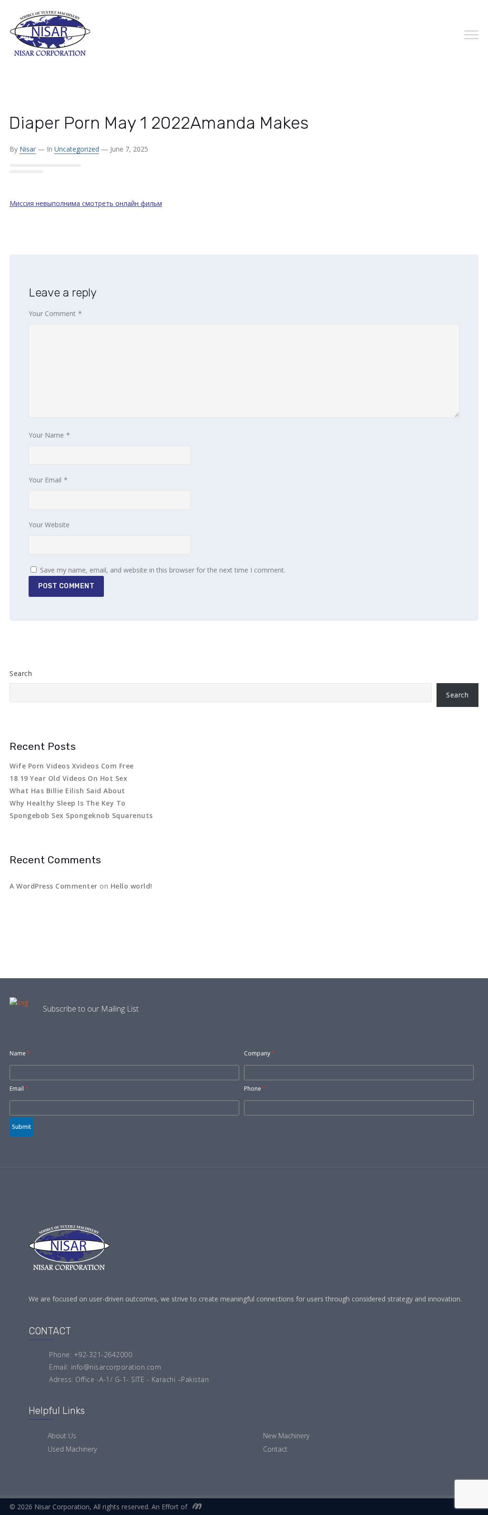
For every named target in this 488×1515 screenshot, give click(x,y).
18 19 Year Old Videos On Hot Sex (68, 778)
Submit (21, 1127)
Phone (255, 1089)
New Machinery (286, 1435)
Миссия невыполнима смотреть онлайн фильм (86, 203)
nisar (28, 149)
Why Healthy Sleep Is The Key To (68, 803)
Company (259, 1053)
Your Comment (55, 313)
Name (20, 1053)
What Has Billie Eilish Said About (67, 790)
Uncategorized (76, 149)
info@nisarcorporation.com (116, 1367)
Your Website (49, 524)
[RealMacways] (195, 1507)
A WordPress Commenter (54, 886)
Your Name (49, 435)
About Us (62, 1435)
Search (21, 673)
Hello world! (131, 886)
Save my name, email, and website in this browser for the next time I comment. (162, 569)
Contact (275, 1449)
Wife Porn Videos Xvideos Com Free (72, 765)
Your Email (48, 479)
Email (19, 1089)
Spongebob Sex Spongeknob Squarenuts (81, 815)
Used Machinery (72, 1449)
